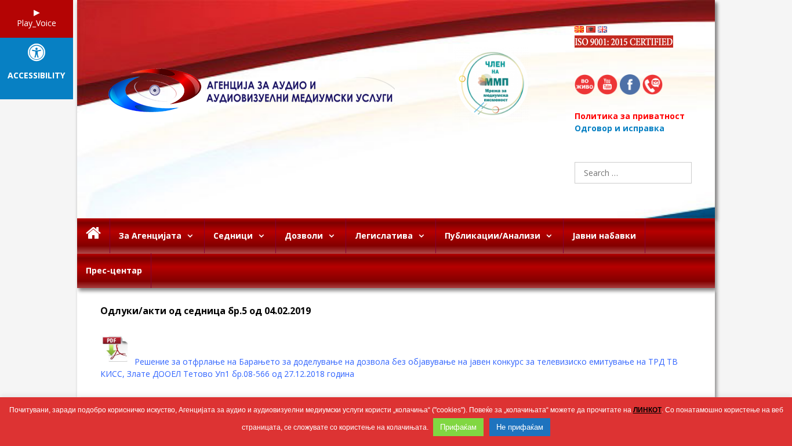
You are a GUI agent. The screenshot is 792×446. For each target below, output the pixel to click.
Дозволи (304, 235)
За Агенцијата (150, 235)
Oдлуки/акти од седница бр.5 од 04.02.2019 (205, 310)
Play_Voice (36, 22)
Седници (233, 235)
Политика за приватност (630, 115)
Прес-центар (114, 270)
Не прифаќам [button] (519, 427)
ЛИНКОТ (647, 410)
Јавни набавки (604, 235)
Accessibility (36, 76)
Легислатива (384, 235)
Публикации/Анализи (492, 235)
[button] (192, 235)
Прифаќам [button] (458, 427)
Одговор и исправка (619, 128)
